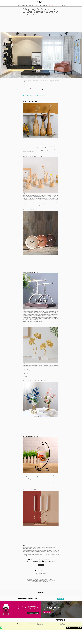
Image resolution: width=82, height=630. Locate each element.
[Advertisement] (41, 26)
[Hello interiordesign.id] (1, 628)
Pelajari (41, 565)
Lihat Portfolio (47, 612)
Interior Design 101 (25, 17)
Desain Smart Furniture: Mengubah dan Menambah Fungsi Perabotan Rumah (34, 95)
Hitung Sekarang (60, 598)
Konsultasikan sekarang (33, 613)
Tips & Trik (29, 17)
